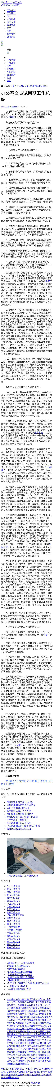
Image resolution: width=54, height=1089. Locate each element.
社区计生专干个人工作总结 (29, 1058)
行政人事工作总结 (15, 915)
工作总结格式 (13, 927)
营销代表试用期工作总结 (20, 974)
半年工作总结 (13, 906)
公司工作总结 (13, 939)
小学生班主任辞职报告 (18, 820)
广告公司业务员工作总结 (21, 1043)
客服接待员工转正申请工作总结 (22, 817)
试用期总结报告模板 (18, 986)
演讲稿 (40, 1072)
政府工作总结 (13, 912)
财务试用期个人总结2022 (20, 980)
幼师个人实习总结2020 (18, 808)
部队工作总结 (13, 892)
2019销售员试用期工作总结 (20, 814)
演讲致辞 (11, 25)
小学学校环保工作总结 (38, 1052)
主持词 (20, 1074)
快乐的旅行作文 (30, 1005)
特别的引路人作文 (22, 1046)
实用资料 (11, 34)
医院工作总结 (13, 944)
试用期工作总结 (38, 85)
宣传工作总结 (13, 895)
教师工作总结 (13, 936)
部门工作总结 (13, 941)
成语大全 (11, 37)
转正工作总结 (13, 903)
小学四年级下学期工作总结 (22, 1008)
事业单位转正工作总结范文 (21, 963)
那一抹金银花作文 (33, 1014)
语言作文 (20, 1014)
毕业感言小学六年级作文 (30, 1011)
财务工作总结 (13, 947)
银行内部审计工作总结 (33, 1002)
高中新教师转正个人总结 (19, 811)
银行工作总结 (13, 889)
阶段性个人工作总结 (34, 1031)
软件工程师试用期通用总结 (21, 977)
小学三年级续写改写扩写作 (29, 1020)
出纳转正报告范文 (16, 969)
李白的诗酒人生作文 (17, 1028)
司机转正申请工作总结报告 (20, 802)
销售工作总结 (13, 918)
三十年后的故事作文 (37, 1028)
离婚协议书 (11, 1074)
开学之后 (31, 1034)
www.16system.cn (9, 106)
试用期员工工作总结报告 (20, 971)
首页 (14, 85)
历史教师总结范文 (20, 1026)
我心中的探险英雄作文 (33, 1061)
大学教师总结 (37, 1046)
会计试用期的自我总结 (20, 989)
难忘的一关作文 (14, 999)
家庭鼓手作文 (42, 1034)
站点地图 (15, 5)
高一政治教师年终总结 (27, 1017)
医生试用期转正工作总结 (19, 823)
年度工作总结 (13, 924)
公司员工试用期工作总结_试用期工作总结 (28, 983)
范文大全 (35, 1082)
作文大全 (11, 22)
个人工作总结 (13, 886)
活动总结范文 (13, 898)
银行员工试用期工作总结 (19, 828)
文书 (9, 28)
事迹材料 (7, 1077)
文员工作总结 (13, 909)
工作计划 (11, 13)
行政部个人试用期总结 (19, 966)
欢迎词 (35, 1074)
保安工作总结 (13, 901)
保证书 (28, 1074)
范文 (9, 16)
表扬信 (15, 1077)
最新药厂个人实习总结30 (23, 1049)
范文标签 (5, 5)
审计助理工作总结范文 (33, 999)
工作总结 (11, 10)
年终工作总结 (13, 921)
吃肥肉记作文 (22, 1063)
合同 (9, 31)
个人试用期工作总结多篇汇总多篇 (23, 826)
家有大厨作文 (22, 1023)
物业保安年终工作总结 (40, 1026)
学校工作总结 (13, 933)
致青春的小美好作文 (17, 1052)
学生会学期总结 (43, 1049)
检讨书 (46, 1072)
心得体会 (11, 19)
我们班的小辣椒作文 (37, 1055)
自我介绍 (42, 1074)
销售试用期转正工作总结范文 (21, 805)
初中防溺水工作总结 (37, 1037)
